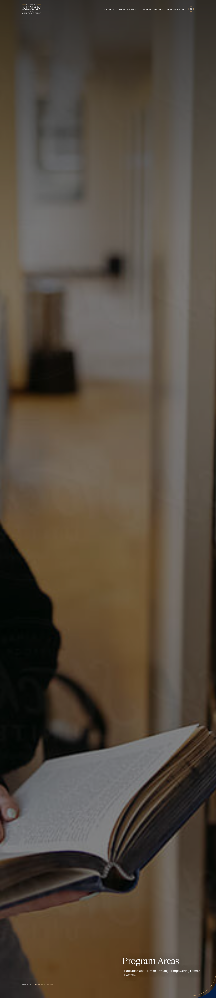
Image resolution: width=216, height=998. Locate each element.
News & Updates (175, 9)
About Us (109, 9)
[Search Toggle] (191, 13)
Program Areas (127, 9)
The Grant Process (152, 9)
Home (25, 985)
